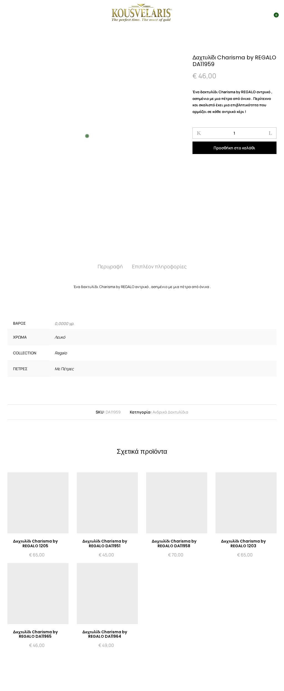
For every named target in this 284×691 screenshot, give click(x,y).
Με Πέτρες (64, 368)
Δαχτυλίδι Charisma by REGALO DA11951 (104, 543)
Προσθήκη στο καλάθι (234, 147)
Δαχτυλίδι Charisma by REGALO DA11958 (174, 543)
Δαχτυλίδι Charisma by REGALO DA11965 (35, 634)
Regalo (61, 352)
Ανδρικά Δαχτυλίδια (170, 412)
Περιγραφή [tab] (110, 266)
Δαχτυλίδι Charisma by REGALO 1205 (35, 543)
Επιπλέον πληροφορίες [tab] (159, 266)
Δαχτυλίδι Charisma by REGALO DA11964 (104, 634)
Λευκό (60, 337)
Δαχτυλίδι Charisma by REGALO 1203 (243, 543)
